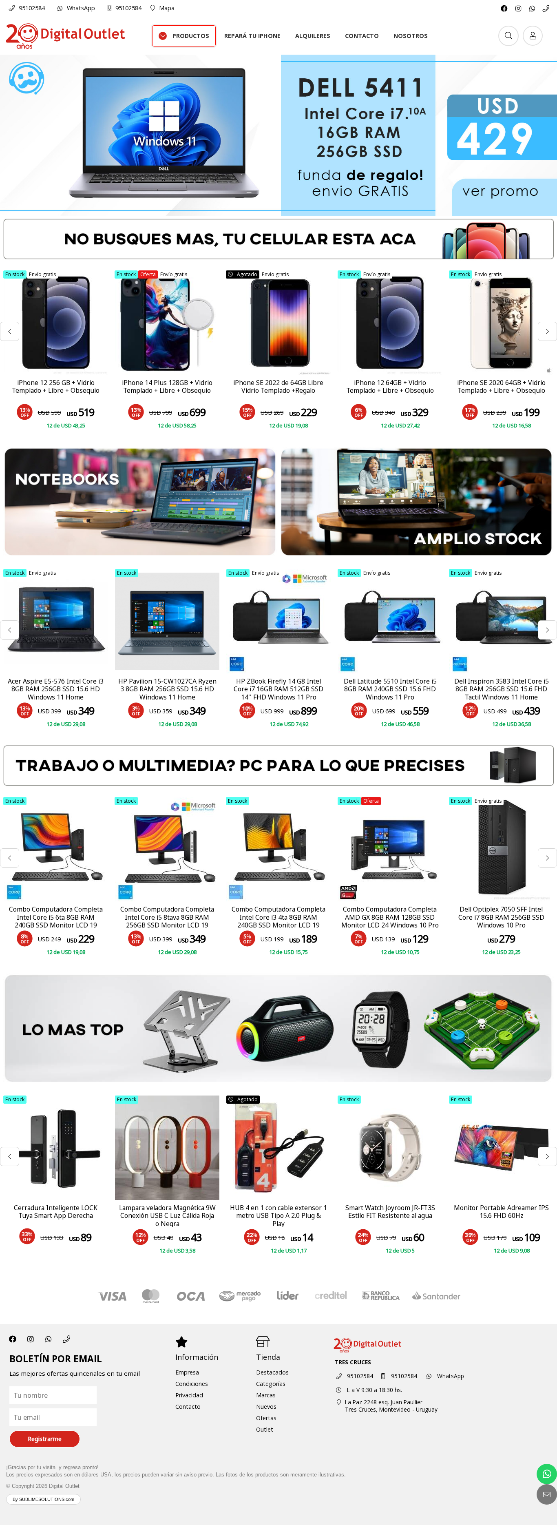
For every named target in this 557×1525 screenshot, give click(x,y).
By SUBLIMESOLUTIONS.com (43, 1499)
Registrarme (45, 1439)
